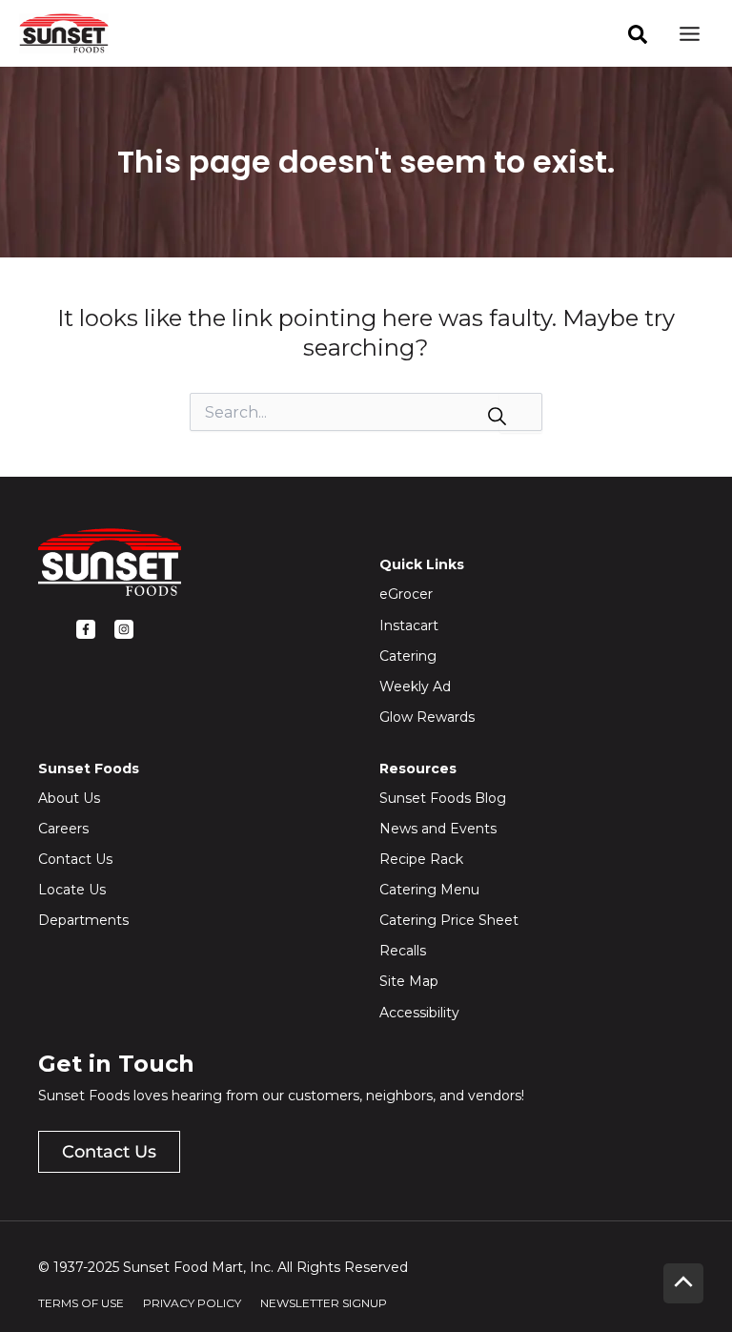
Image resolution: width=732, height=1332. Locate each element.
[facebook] (637, 34)
